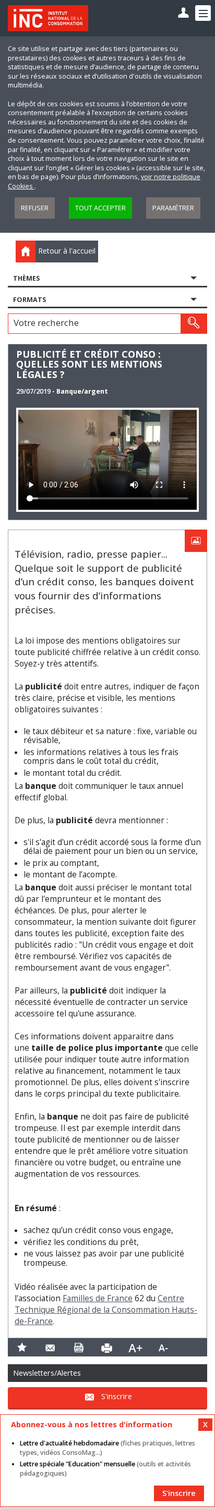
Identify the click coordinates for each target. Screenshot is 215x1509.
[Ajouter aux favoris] (22, 1347)
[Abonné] (183, 13)
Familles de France (98, 1298)
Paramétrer (173, 208)
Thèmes (26, 278)
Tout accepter (100, 208)
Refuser (35, 208)
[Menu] (203, 13)
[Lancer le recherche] (194, 323)
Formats (29, 299)
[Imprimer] (107, 1347)
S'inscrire (116, 1397)
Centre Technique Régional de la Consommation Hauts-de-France (106, 1310)
